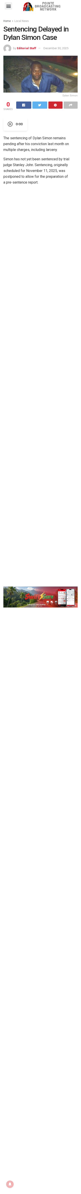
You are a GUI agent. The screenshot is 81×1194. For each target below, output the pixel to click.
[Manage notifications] (10, 1184)
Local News (21, 21)
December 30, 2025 (55, 48)
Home (7, 21)
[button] (8, 6)
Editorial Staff (26, 48)
